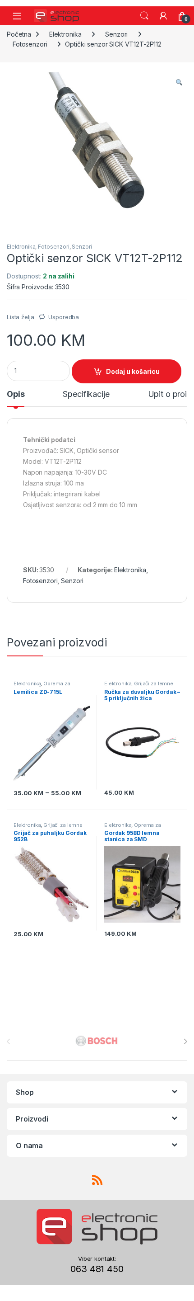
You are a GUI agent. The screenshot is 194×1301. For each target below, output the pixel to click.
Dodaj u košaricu (133, 371)
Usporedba (63, 317)
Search (144, 16)
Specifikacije (86, 394)
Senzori (116, 34)
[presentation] (185, 1041)
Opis (15, 394)
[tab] (15, 398)
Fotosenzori (30, 44)
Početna (19, 34)
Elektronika (65, 34)
